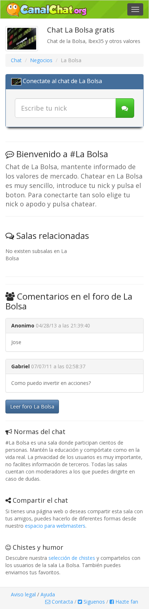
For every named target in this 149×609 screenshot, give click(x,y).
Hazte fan (126, 601)
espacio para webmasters (55, 525)
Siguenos (93, 601)
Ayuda (48, 594)
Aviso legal (23, 594)
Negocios (41, 60)
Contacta (61, 601)
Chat (16, 60)
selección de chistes (71, 557)
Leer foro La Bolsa (32, 406)
